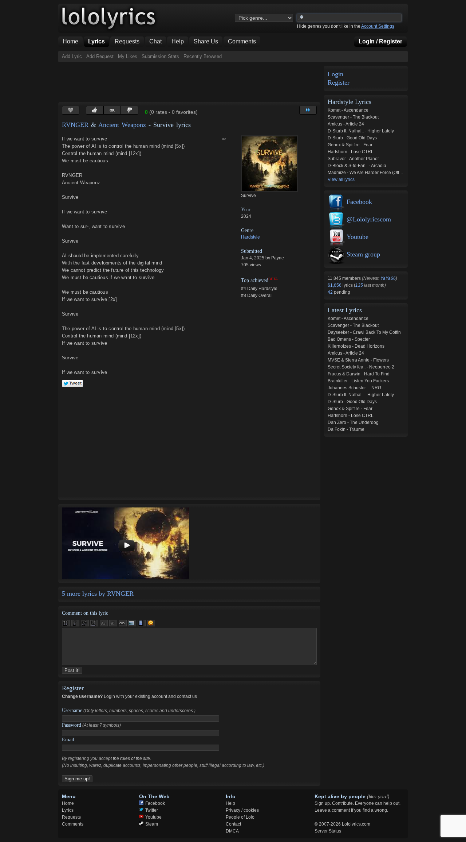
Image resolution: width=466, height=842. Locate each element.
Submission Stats (160, 56)
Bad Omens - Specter (349, 339)
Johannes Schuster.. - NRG (354, 387)
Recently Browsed (202, 56)
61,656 (335, 285)
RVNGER (75, 124)
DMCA (232, 831)
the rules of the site (131, 758)
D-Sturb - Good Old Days (352, 137)
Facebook (359, 201)
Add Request (100, 56)
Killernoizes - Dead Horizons (356, 346)
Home (68, 803)
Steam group (363, 254)
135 (359, 285)
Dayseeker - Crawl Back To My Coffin (364, 332)
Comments (72, 824)
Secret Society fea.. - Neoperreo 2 (361, 367)
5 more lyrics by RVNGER (98, 593)
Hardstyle (250, 237)
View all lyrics (341, 179)
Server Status (328, 831)
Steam (151, 824)
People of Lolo (240, 817)
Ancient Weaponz (122, 124)
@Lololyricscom (369, 219)
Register (339, 82)
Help (230, 803)
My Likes (127, 56)
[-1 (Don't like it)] (129, 110)
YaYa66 (388, 278)
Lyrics (68, 810)
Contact (233, 824)
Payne (277, 257)
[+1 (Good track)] (94, 110)
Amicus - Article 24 (346, 124)
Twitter (151, 810)
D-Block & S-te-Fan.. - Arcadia (357, 165)
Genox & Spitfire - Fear (350, 144)
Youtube (357, 236)
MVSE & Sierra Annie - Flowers (358, 360)
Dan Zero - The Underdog (353, 422)
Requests (71, 817)
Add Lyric (72, 56)
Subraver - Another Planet (353, 158)
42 (331, 292)
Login (335, 74)
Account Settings (377, 26)
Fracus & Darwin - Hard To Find (359, 373)
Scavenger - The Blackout (353, 117)
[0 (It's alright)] (112, 110)
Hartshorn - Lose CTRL (351, 151)
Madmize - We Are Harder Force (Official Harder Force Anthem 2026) (395, 172)
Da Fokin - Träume (346, 429)
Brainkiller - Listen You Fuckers (358, 380)
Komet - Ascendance (348, 110)
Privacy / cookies (242, 810)
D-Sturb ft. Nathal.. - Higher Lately (361, 131)
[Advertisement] (190, 82)
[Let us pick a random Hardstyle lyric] (308, 110)
